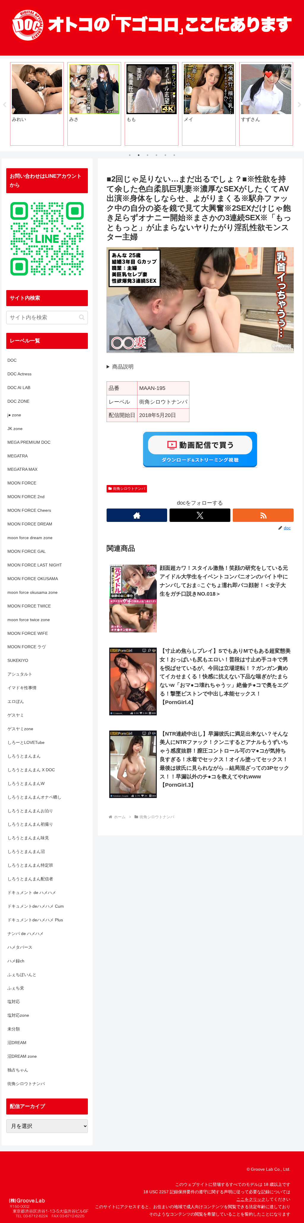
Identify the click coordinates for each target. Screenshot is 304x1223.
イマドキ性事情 (22, 687)
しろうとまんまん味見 (28, 837)
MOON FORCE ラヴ (26, 646)
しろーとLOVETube (26, 742)
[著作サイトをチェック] (137, 515)
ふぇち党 (15, 988)
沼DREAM (16, 1042)
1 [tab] (130, 155)
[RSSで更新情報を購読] (263, 515)
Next (300, 105)
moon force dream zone (30, 537)
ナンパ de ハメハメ (25, 933)
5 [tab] (165, 155)
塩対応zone (18, 1015)
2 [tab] (139, 155)
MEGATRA (17, 456)
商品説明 (123, 367)
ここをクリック (250, 1199)
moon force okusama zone (32, 592)
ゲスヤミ (15, 715)
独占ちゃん (17, 1070)
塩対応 (13, 1001)
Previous (4, 105)
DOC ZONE (18, 401)
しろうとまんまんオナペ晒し (34, 797)
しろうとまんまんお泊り (30, 810)
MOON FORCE (21, 483)
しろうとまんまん (24, 756)
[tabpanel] (36, 104)
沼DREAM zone (22, 1056)
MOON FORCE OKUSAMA (32, 578)
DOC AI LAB (18, 387)
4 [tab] (156, 155)
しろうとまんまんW (26, 783)
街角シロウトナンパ (129, 489)
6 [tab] (174, 155)
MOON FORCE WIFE (27, 633)
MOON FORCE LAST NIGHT (34, 565)
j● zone (14, 415)
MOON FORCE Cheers (29, 510)
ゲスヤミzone (20, 728)
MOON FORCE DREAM (29, 524)
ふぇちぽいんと (22, 974)
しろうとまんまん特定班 (30, 865)
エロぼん (15, 701)
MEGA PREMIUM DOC (28, 442)
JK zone (15, 428)
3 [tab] (148, 155)
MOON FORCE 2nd (26, 496)
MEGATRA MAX (22, 469)
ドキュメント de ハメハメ (31, 892)
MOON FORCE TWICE (29, 606)
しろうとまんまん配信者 (30, 878)
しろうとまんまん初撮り (30, 824)
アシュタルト (19, 674)
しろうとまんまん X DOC (31, 769)
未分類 (13, 1029)
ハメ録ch (15, 960)
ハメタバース (19, 947)
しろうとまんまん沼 (26, 851)
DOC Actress (19, 374)
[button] (82, 317)
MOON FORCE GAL (26, 551)
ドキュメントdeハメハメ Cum (35, 906)
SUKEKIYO (17, 660)
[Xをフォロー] (200, 515)
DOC (12, 360)
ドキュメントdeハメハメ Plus (35, 919)
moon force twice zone (28, 619)
